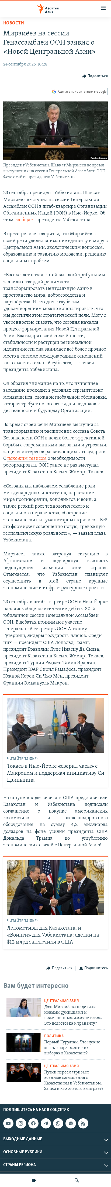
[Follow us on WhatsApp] (58, 1123)
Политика (54, 1036)
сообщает (25, 220)
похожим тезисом (27, 458)
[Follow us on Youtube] (8, 1123)
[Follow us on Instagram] (21, 1123)
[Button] (95, 76)
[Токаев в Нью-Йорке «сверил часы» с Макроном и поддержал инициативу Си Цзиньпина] (55, 725)
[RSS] (83, 1123)
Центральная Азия (61, 1001)
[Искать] (77, 1180)
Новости (13, 23)
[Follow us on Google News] (70, 1123)
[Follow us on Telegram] (46, 1123)
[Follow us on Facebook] (33, 1123)
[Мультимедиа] (34, 1180)
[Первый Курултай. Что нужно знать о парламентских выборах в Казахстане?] (23, 1042)
